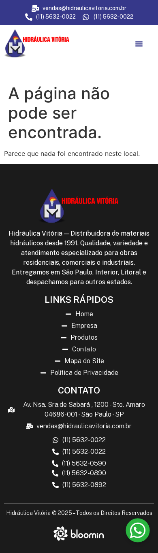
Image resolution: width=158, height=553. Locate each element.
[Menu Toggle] (139, 44)
